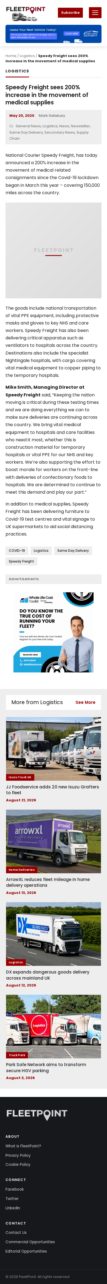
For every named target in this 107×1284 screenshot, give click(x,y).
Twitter (12, 1198)
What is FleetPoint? (23, 1146)
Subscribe (70, 12)
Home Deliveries (22, 870)
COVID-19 (17, 550)
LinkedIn (12, 1208)
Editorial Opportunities (26, 1251)
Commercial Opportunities (30, 1242)
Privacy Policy (18, 1155)
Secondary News (59, 132)
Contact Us (16, 1232)
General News (28, 126)
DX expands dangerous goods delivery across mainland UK (47, 975)
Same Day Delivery (26, 132)
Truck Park (17, 1055)
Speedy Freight (21, 561)
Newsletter (80, 126)
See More (85, 702)
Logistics (27, 55)
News (64, 126)
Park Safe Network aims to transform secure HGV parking (46, 1068)
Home (10, 55)
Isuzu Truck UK (20, 777)
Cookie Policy (17, 1164)
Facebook (14, 1189)
